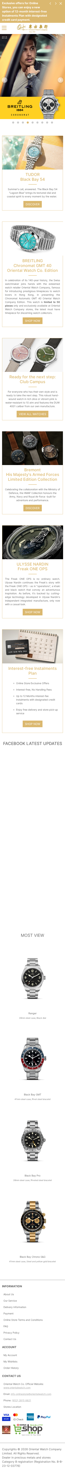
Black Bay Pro (32, 1175)
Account (9, 1347)
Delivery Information (14, 1307)
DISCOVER (33, 204)
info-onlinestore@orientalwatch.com (31, 1394)
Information (12, 1286)
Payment (8, 1313)
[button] (13, 122)
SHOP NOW (32, 612)
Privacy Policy (11, 1332)
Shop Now (32, 724)
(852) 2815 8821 (21, 1400)
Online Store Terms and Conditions (23, 1319)
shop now (32, 320)
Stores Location (12, 1406)
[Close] (60, 3)
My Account (10, 1355)
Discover (33, 508)
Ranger (32, 1013)
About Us (8, 1294)
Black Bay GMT (32, 1094)
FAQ (5, 1326)
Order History (11, 1367)
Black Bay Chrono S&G (32, 1256)
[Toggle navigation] (4, 28)
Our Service (10, 1300)
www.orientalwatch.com (17, 1387)
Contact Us (9, 1339)
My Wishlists (10, 1361)
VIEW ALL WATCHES (32, 414)
